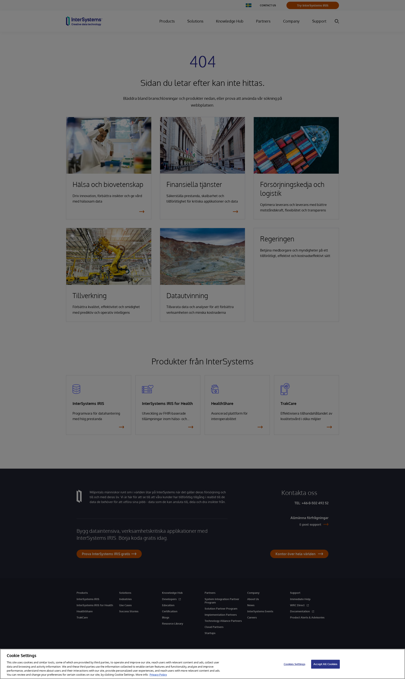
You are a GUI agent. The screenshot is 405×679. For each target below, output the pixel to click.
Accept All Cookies (325, 664)
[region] (202, 664)
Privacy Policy (158, 674)
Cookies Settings (294, 664)
